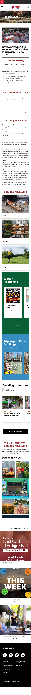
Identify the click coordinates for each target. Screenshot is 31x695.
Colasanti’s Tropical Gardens (13, 86)
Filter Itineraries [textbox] (8, 390)
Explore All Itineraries (15, 431)
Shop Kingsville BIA (11, 82)
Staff (17, 669)
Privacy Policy (6, 672)
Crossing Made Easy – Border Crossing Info (21, 662)
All (4, 348)
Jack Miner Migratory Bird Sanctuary (15, 76)
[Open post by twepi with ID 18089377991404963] (15, 546)
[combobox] (11, 390)
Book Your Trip (1, 1)
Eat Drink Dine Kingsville (12, 84)
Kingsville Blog (12, 348)
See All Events (15, 325)
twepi (15, 533)
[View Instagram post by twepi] (29, 559)
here (9, 184)
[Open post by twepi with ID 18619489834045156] (15, 620)
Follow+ (26, 528)
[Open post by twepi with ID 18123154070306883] (15, 583)
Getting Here (5, 661)
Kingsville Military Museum (13, 78)
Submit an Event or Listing (8, 669)
